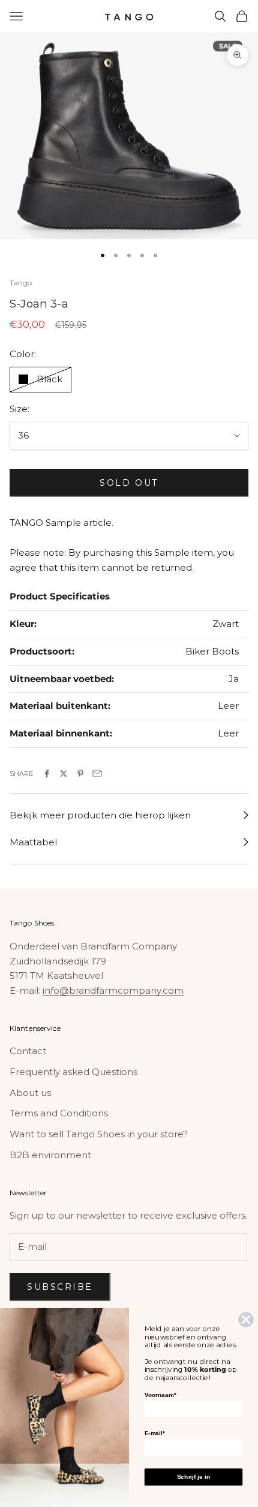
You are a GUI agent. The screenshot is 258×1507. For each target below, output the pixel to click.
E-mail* (155, 1433)
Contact (28, 1051)
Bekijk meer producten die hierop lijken (100, 815)
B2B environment (50, 1155)
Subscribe (60, 1286)
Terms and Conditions (59, 1113)
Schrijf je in (193, 1476)
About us (30, 1092)
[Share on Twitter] (63, 773)
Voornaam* (160, 1395)
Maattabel (33, 842)
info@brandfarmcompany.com (113, 990)
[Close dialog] (246, 1319)
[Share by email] (97, 773)
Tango (21, 282)
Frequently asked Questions (73, 1071)
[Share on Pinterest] (80, 773)
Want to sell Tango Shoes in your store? (99, 1134)
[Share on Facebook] (47, 773)
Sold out (129, 482)
